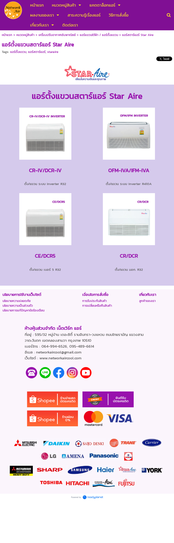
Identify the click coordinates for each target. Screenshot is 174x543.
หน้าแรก (7, 35)
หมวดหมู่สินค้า (25, 35)
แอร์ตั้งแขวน (18, 52)
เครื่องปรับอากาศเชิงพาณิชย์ (57, 35)
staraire (52, 52)
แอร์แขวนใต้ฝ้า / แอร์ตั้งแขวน (99, 35)
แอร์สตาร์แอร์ (37, 52)
